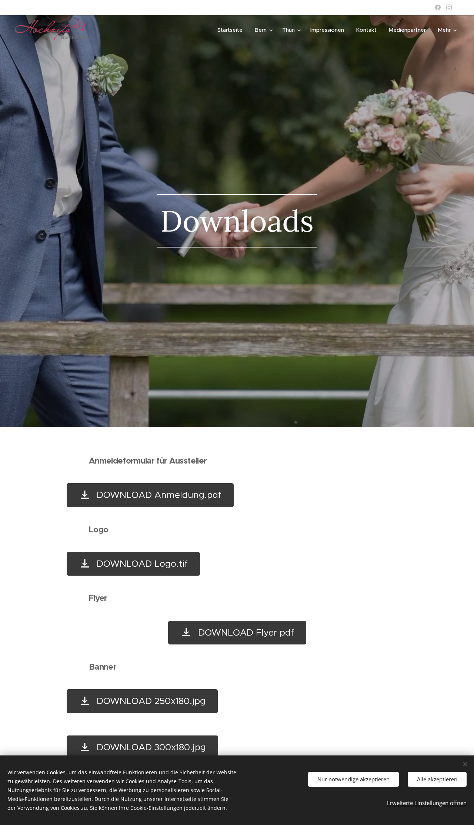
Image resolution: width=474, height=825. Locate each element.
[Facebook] (438, 7)
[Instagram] (449, 7)
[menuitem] (232, 30)
